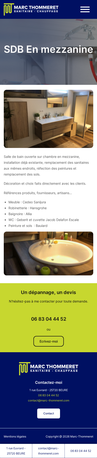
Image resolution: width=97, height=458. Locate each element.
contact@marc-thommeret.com (48, 450)
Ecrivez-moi (49, 341)
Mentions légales (15, 436)
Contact (48, 413)
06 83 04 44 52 (80, 451)
